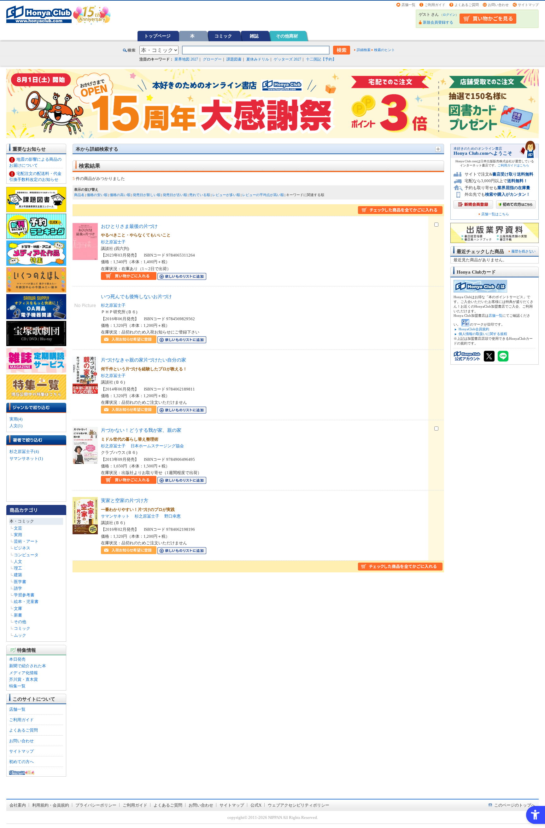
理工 (18, 568)
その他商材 (287, 35)
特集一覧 (17, 686)
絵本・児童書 (26, 601)
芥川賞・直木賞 (23, 679)
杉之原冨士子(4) (24, 451)
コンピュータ (26, 555)
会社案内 (17, 805)
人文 (18, 561)
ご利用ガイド (435, 5)
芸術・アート (26, 541)
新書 (18, 615)
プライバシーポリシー (95, 805)
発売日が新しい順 (147, 195)
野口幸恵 (172, 516)
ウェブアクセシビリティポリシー (298, 805)
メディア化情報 (23, 672)
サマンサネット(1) (26, 458)
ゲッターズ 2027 (287, 59)
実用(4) (15, 419)
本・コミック (21, 521)
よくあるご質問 (466, 5)
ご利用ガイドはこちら (513, 165)
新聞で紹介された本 (27, 665)
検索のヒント (384, 50)
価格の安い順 (97, 195)
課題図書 (234, 59)
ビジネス (22, 548)
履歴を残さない (523, 251)
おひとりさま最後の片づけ (129, 226)
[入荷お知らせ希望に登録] (128, 340)
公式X (255, 805)
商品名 (79, 195)
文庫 (18, 608)
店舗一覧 (408, 5)
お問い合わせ (498, 5)
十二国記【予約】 (321, 59)
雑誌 (254, 35)
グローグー (212, 59)
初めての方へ (21, 761)
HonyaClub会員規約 (474, 329)
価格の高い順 (120, 195)
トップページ (157, 35)
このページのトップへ (514, 805)
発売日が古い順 (175, 195)
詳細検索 (364, 50)
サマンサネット (115, 516)
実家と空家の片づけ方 (124, 500)
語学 (18, 588)
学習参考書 (24, 595)
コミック (223, 35)
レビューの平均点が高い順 (263, 195)
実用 (18, 534)
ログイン (449, 14)
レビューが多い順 (226, 195)
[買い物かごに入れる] (128, 276)
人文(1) (15, 425)
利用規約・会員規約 (50, 805)
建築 (18, 574)
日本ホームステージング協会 (157, 445)
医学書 (20, 581)
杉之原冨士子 (113, 242)
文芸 (18, 528)
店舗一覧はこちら (495, 214)
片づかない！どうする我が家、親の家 (141, 430)
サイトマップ (528, 5)
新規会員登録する (438, 22)
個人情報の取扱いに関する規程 (483, 334)
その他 (20, 621)
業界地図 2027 (186, 59)
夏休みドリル (257, 59)
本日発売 (17, 659)
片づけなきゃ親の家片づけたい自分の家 (143, 359)
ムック (20, 635)
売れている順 (199, 195)
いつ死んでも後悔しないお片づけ (136, 296)
